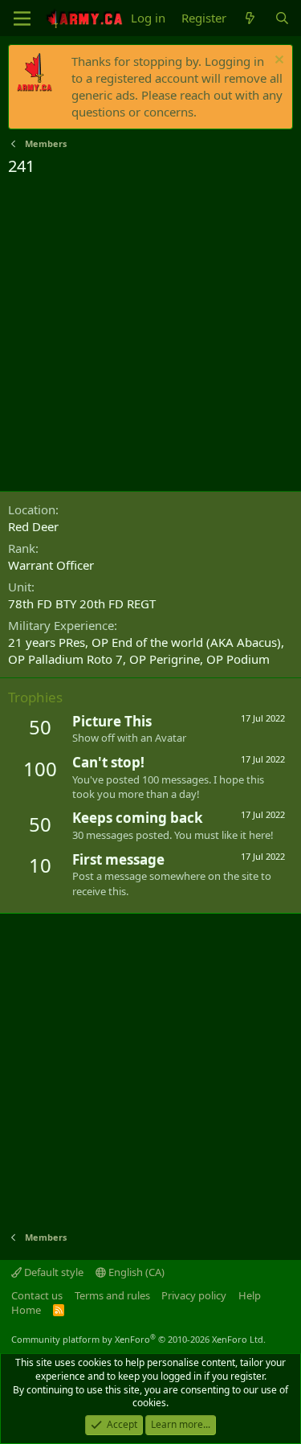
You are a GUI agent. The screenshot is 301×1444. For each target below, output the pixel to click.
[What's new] (250, 18)
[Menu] (22, 18)
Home (26, 1310)
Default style (52, 1272)
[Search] (282, 18)
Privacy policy (193, 1295)
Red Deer (33, 526)
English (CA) (135, 1272)
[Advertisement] (150, 336)
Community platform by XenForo (138, 1339)
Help (249, 1295)
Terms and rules (112, 1295)
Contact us (37, 1295)
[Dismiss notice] (277, 61)
